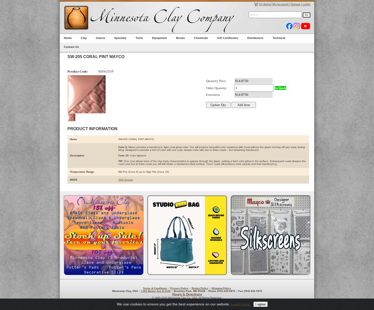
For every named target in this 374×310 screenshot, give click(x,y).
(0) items (265, 4)
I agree (260, 304)
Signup (295, 4)
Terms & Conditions (155, 288)
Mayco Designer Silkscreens (270, 235)
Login (306, 4)
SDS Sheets (125, 179)
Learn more (240, 304)
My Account (280, 4)
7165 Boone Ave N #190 (156, 291)
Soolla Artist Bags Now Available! (187, 235)
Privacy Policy (179, 288)
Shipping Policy (221, 288)
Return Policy (200, 288)
